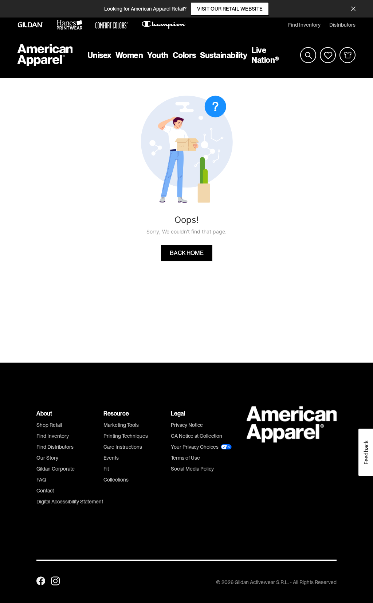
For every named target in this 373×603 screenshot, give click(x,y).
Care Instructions (122, 447)
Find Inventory (304, 25)
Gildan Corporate (55, 469)
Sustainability (223, 55)
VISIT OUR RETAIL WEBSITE (230, 8)
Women (129, 55)
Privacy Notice (187, 425)
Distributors (342, 25)
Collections (116, 480)
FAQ (41, 480)
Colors (184, 55)
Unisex (99, 55)
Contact (45, 491)
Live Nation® (265, 55)
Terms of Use (185, 458)
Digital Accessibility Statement (69, 502)
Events (111, 458)
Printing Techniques (125, 436)
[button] (365, 452)
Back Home (187, 253)
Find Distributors (55, 447)
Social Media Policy (192, 469)
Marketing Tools (121, 425)
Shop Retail (49, 425)
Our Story (47, 458)
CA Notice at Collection (196, 436)
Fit (106, 469)
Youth (157, 55)
